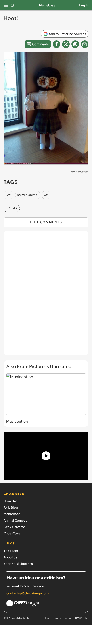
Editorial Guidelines (18, 564)
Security (68, 618)
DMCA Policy (81, 618)
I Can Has (10, 501)
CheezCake (12, 533)
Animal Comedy (15, 520)
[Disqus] (46, 295)
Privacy (57, 618)
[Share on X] (66, 44)
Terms (48, 618)
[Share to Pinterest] (75, 44)
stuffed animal (27, 195)
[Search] (12, 5)
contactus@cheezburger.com (28, 593)
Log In (83, 5)
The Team (11, 551)
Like (14, 208)
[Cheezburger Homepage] (46, 604)
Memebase (47, 5)
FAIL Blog (11, 507)
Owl (8, 195)
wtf (46, 195)
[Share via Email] (84, 44)
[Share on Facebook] (56, 44)
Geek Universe (14, 527)
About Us (10, 557)
